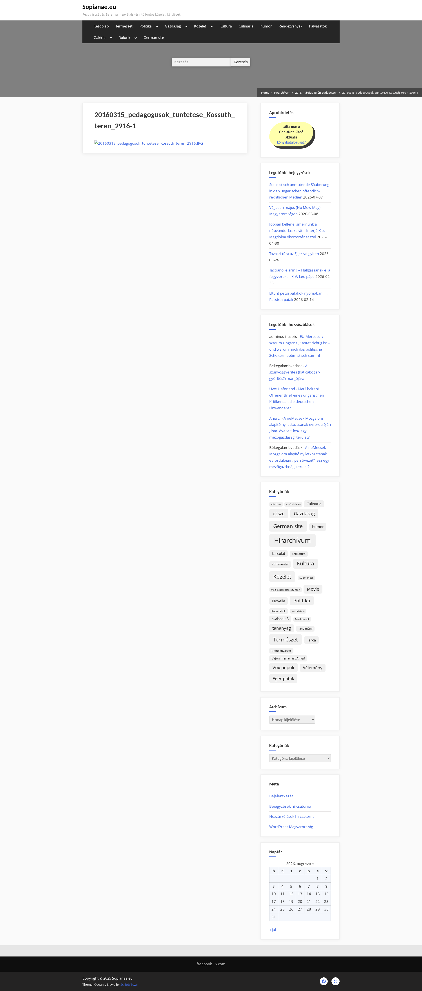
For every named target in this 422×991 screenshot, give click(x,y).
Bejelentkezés (281, 795)
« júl (272, 929)
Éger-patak (283, 678)
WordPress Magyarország (291, 826)
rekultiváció (298, 611)
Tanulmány (305, 628)
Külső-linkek (306, 577)
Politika (146, 26)
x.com (220, 964)
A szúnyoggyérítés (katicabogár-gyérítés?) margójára (294, 372)
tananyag (281, 628)
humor (266, 26)
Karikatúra (299, 554)
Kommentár (280, 564)
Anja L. (275, 418)
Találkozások (302, 619)
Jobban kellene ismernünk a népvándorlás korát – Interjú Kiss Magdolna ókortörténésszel (297, 230)
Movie (313, 589)
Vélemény (312, 667)
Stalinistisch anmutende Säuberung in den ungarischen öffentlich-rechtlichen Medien (299, 191)
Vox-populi (283, 667)
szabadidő (280, 618)
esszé (279, 513)
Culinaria (246, 26)
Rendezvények (290, 26)
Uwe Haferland (282, 388)
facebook (204, 964)
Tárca (311, 640)
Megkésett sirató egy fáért (285, 589)
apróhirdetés (293, 504)
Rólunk (124, 37)
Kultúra (226, 26)
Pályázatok (318, 26)
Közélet (200, 26)
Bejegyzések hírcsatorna (290, 806)
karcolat (278, 553)
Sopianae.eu (99, 7)
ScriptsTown (129, 984)
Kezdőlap (101, 26)
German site (154, 37)
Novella (278, 600)
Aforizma (276, 504)
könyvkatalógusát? (291, 142)
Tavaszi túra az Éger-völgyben (294, 253)
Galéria (100, 37)
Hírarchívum (292, 540)
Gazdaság (173, 26)
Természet (124, 26)
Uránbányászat (281, 651)
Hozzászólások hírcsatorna (292, 816)
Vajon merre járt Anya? (288, 658)
